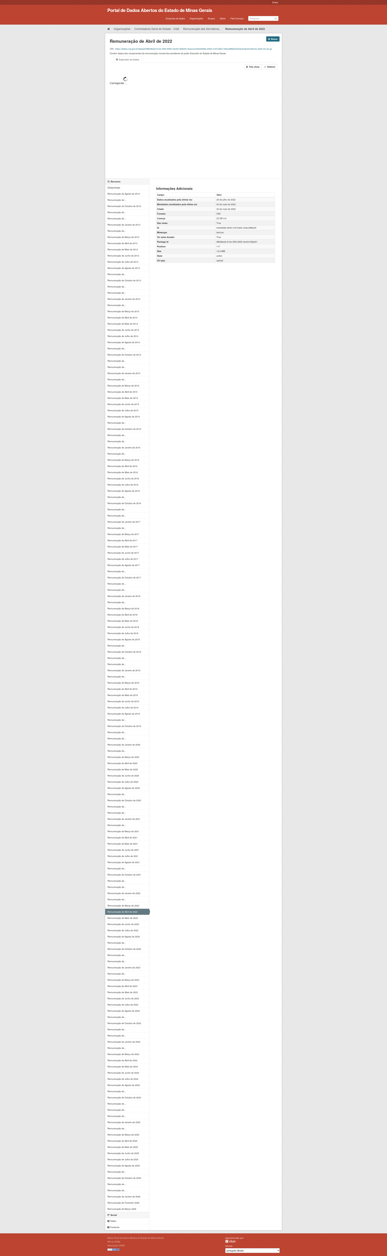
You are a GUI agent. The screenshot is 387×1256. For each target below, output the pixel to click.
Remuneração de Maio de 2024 (122, 1066)
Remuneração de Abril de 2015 (122, 391)
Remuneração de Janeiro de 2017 (123, 521)
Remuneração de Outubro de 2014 (124, 354)
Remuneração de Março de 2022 (123, 905)
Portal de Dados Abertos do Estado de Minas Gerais (159, 10)
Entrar (275, 2)
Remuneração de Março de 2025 (123, 1134)
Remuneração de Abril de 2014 (122, 317)
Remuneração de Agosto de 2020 (123, 787)
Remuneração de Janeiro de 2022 (123, 893)
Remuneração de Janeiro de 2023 (123, 967)
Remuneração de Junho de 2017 (123, 552)
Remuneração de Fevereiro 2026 (123, 1202)
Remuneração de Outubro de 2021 (124, 874)
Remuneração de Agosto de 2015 (123, 416)
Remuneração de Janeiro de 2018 (123, 596)
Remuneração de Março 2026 (121, 1208)
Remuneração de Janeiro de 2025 (123, 1122)
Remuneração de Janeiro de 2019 (123, 670)
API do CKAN (113, 1241)
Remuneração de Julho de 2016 (122, 484)
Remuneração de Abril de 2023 (122, 986)
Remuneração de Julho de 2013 (122, 261)
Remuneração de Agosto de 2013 (123, 267)
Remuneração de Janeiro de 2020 (123, 744)
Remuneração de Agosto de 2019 (123, 713)
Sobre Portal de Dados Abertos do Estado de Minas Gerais (135, 1237)
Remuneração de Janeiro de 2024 (123, 1041)
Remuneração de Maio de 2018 (122, 620)
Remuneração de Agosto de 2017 (123, 565)
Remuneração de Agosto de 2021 (123, 862)
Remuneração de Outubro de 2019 (124, 726)
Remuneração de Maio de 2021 (122, 843)
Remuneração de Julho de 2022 (122, 930)
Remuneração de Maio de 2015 (122, 397)
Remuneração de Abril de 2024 (122, 1060)
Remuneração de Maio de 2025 (122, 1147)
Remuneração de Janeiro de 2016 (123, 447)
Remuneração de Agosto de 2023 (123, 1010)
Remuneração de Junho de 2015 (123, 404)
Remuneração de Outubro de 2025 (124, 1177)
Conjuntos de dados (175, 18)
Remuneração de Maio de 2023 (122, 992)
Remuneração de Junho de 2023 (123, 998)
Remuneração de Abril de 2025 (122, 1140)
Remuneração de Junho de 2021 (123, 849)
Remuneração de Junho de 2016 (123, 478)
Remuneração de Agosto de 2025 (123, 1165)
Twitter (112, 1220)
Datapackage (113, 187)
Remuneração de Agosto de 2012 (123, 193)
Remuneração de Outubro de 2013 (124, 280)
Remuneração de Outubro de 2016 (124, 503)
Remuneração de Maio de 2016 (122, 472)
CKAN (230, 1241)
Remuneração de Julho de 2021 (122, 856)
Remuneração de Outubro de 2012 (124, 206)
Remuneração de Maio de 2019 (122, 695)
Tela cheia (253, 66)
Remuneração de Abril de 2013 (122, 243)
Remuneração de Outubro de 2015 (124, 428)
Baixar (274, 38)
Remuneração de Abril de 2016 (122, 466)
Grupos (211, 18)
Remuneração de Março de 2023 (123, 979)
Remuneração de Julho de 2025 (122, 1159)
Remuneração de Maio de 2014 (122, 323)
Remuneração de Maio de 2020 (122, 769)
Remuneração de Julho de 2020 (122, 781)
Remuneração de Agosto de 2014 (123, 342)
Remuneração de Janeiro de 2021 (123, 818)
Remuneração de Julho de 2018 (122, 633)
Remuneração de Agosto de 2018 (123, 639)
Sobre (223, 18)
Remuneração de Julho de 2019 (122, 707)
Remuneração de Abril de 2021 (122, 837)
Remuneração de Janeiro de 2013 (123, 224)
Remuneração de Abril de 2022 (245, 29)
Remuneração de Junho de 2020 (123, 775)
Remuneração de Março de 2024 (123, 1054)
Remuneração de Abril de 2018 (122, 614)
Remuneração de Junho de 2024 (123, 1072)
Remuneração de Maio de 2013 (122, 249)
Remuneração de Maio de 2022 (122, 917)
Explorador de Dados (128, 59)
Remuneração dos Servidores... (202, 29)
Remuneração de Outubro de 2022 (124, 948)
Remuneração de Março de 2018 (123, 608)
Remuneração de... (116, 199)
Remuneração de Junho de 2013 (123, 255)
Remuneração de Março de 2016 (123, 459)
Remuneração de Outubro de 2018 (124, 651)
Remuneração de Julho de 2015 (122, 410)
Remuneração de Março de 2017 (123, 534)
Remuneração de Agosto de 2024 (123, 1085)
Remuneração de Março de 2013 (123, 237)
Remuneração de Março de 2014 (123, 311)
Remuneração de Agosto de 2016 (123, 490)
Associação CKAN (116, 1245)
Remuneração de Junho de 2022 (123, 924)
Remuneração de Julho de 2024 (122, 1078)
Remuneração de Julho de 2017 (122, 558)
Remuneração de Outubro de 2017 (124, 577)
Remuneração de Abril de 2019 (122, 688)
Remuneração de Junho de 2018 (123, 627)
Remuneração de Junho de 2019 (123, 701)
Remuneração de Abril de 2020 (122, 763)
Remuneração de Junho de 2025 (123, 1153)
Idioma (228, 1245)
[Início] (108, 29)
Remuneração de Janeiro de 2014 (123, 298)
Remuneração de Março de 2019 (123, 682)
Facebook (114, 1227)
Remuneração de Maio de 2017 (122, 546)
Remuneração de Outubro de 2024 (124, 1097)
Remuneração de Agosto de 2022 (123, 936)
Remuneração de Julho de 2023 (122, 1004)
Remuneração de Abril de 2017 (122, 540)
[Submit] (275, 18)
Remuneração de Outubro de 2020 (124, 800)
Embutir (271, 66)
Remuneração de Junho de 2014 (123, 329)
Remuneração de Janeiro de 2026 (123, 1196)
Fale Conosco (237, 18)
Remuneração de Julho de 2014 (122, 336)
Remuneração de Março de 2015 (123, 385)
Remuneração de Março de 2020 (123, 757)
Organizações (196, 18)
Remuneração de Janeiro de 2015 (123, 373)
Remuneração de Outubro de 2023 (124, 1023)
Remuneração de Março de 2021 (123, 831)
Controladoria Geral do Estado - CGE (156, 29)
